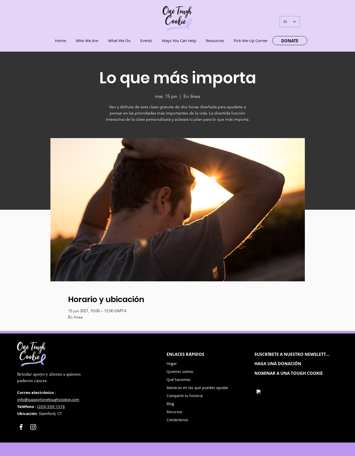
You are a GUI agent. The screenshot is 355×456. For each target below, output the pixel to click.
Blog (170, 403)
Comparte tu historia (185, 395)
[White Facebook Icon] (21, 427)
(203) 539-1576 (51, 406)
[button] (292, 354)
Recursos (174, 411)
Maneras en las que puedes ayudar (186, 387)
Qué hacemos (178, 379)
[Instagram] (33, 427)
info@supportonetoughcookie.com (48, 399)
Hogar (172, 363)
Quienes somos (180, 371)
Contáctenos (177, 419)
